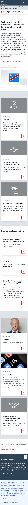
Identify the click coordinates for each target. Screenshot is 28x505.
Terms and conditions (9, 495)
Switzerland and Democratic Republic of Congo (12, 12)
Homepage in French (7, 449)
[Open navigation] (25, 12)
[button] (25, 457)
